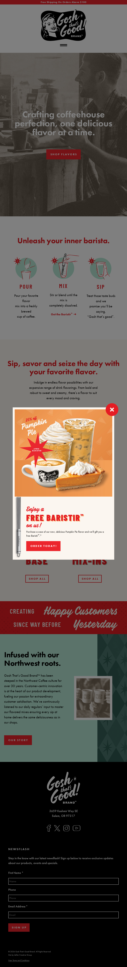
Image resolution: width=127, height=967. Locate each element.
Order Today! (43, 546)
